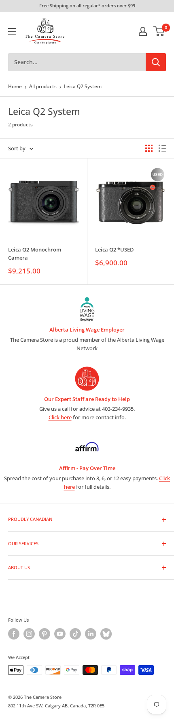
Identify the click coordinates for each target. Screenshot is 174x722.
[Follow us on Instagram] (29, 634)
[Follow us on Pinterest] (44, 634)
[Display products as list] (162, 148)
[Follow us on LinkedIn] (90, 634)
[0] (159, 31)
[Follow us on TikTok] (75, 634)
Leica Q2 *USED (114, 249)
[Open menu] (12, 31)
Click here (60, 417)
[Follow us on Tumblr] (106, 634)
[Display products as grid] (149, 148)
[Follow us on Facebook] (13, 634)
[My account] (143, 31)
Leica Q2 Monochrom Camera (34, 253)
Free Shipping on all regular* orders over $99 (87, 5)
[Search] (156, 62)
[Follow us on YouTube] (60, 634)
